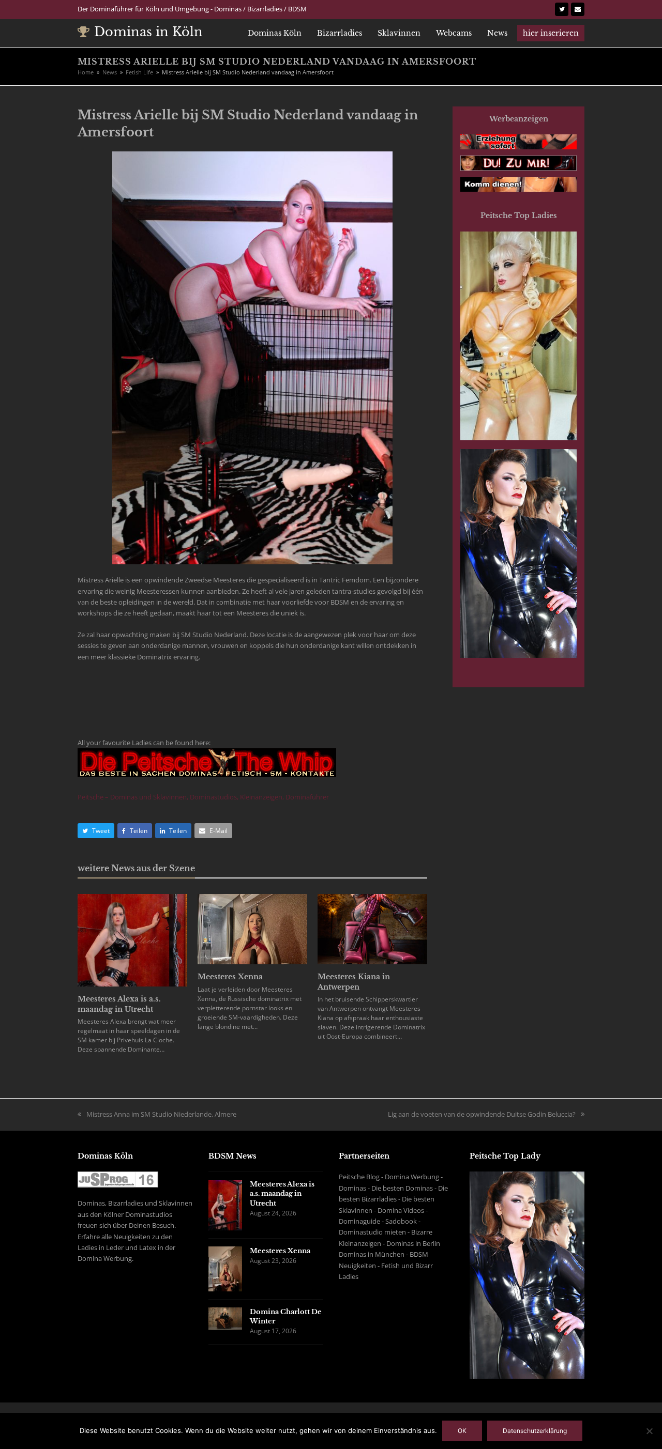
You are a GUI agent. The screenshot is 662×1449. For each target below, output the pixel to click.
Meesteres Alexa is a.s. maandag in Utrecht (119, 1004)
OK (462, 1431)
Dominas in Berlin (413, 1243)
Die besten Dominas (402, 1188)
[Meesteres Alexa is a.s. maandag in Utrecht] (132, 939)
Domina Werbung (412, 1176)
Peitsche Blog (359, 1176)
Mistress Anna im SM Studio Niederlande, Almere (161, 1114)
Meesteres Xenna (230, 976)
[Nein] (649, 1431)
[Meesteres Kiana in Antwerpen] (372, 928)
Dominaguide (359, 1221)
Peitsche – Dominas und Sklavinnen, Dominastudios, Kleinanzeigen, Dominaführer (203, 796)
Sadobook (401, 1221)
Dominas (352, 1188)
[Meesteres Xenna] (252, 928)
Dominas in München (371, 1254)
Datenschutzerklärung (535, 1431)
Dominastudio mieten (372, 1232)
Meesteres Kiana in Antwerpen (354, 982)
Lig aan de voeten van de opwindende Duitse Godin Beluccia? (482, 1114)
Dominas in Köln (148, 31)
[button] (96, 830)
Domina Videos (401, 1210)
